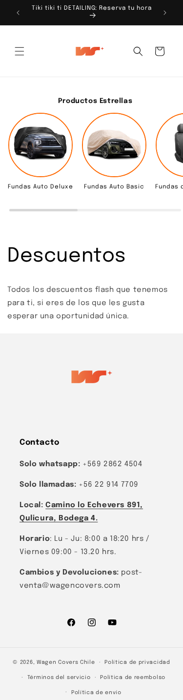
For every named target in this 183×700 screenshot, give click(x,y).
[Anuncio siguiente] (165, 12)
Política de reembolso (132, 677)
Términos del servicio (59, 677)
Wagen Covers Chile (66, 662)
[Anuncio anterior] (18, 12)
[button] (19, 51)
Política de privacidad (137, 662)
